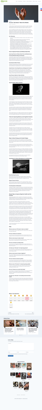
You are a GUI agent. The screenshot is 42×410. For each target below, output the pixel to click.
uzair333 (30, 332)
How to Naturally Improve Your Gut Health (13, 313)
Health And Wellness (29, 1)
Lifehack (6, 332)
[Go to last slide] (4, 327)
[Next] (37, 327)
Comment (9, 343)
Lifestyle (34, 1)
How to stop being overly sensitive (29, 313)
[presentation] (9, 323)
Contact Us (39, 1)
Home (16, 1)
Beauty (36, 1)
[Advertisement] (21, 286)
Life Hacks (24, 1)
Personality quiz (20, 1)
